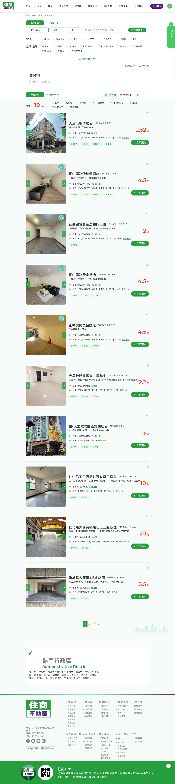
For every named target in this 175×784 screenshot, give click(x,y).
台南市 (69, 671)
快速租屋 (105, 706)
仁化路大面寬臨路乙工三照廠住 (93, 527)
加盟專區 (138, 6)
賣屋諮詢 (88, 709)
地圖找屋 (127, 95)
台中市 (41, 15)
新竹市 (77, 678)
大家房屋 (121, 752)
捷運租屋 (105, 712)
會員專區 (156, 6)
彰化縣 (37, 674)
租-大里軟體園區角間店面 (88, 426)
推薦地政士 (105, 744)
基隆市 (67, 678)
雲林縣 (56, 674)
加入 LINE (122, 712)
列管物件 (71, 722)
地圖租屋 (105, 709)
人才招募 (105, 748)
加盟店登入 (139, 741)
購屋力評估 (72, 738)
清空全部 (145, 66)
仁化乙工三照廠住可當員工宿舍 (93, 476)
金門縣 (49, 678)
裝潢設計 (88, 738)
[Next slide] (64, 133)
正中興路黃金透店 (82, 274)
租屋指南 (105, 716)
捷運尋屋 (71, 712)
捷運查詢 (138, 712)
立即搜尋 (135, 30)
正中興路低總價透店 (84, 173)
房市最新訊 (122, 706)
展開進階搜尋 (85, 58)
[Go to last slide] (28, 133)
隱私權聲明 (105, 758)
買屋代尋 (71, 726)
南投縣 (46, 674)
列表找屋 (111, 95)
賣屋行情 (88, 706)
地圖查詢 (138, 709)
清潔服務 (88, 748)
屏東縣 (74, 674)
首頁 (28, 15)
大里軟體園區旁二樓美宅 (87, 375)
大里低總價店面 (81, 123)
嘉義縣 (65, 674)
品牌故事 (105, 754)
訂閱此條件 (132, 66)
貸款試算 (71, 741)
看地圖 (94, 133)
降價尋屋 (71, 719)
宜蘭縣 (84, 674)
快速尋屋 (71, 706)
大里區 (49, 15)
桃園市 (51, 671)
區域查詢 (138, 706)
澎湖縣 (39, 678)
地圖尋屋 (71, 709)
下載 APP (122, 709)
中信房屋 (121, 745)
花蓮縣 (93, 674)
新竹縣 (88, 671)
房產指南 (121, 716)
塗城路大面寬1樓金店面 (87, 577)
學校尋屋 (71, 716)
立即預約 (141, 142)
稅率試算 (88, 716)
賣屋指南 (88, 712)
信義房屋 (121, 742)
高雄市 (79, 671)
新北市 (42, 671)
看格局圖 (125, 137)
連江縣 (58, 678)
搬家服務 (88, 744)
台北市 (32, 671)
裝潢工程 (88, 741)
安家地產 (121, 755)
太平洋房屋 (122, 749)
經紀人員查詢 (106, 741)
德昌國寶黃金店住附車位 (87, 224)
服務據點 (105, 738)
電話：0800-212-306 (35, 733)
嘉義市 (86, 678)
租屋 (34, 15)
